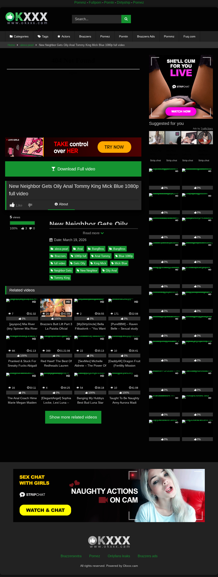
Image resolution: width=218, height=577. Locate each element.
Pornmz (80, 2)
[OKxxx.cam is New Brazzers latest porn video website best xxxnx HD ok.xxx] (33, 19)
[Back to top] (204, 564)
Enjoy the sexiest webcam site (173, 152)
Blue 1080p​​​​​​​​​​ (126, 256)
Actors (66, 36)
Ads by (203, 128)
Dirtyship (123, 2)
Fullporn (95, 2)
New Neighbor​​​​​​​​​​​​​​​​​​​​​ (88, 270)
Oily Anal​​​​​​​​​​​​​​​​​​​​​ (111, 270)
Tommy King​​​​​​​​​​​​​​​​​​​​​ (62, 277)
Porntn (109, 2)
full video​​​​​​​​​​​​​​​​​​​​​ (59, 263)
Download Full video (75, 169)
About (63, 204)
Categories (21, 36)
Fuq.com (189, 36)
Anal (80, 248)
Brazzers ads (148, 556)
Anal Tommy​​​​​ (102, 256)
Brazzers (85, 36)
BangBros (98, 248)
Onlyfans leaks (119, 556)
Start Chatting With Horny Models (156, 154)
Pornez (138, 2)
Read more (91, 233)
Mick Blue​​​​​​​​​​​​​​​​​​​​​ (121, 263)
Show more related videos (73, 417)
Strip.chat (155, 160)
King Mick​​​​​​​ (100, 263)
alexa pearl (27, 45)
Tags (45, 36)
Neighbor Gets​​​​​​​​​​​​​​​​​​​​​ (63, 270)
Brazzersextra (71, 556)
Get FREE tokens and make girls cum (188, 156)
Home (11, 45)
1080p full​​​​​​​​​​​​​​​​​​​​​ (80, 256)
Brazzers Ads (146, 36)
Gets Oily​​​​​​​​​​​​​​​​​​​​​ (79, 263)
